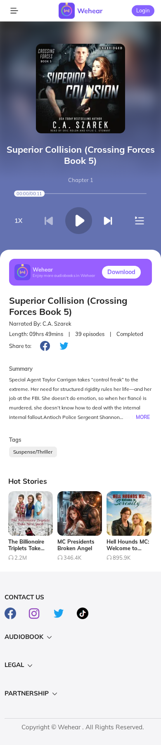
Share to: (20, 346)
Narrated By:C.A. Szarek (40, 323)
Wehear (89, 11)
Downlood (121, 272)
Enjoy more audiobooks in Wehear (64, 275)
